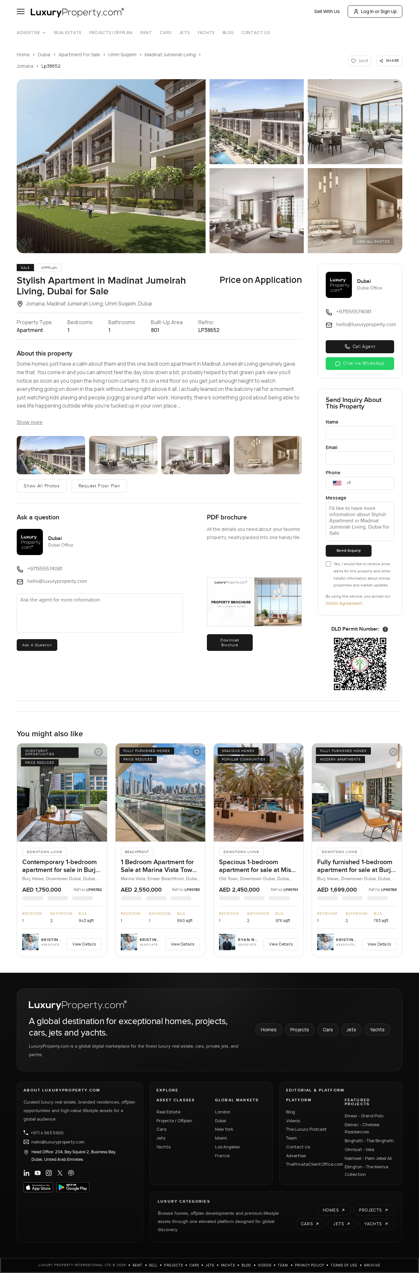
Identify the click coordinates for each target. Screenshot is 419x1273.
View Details (84, 944)
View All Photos (373, 242)
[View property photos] (111, 166)
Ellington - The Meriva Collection (366, 1170)
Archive (372, 1265)
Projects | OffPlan (111, 32)
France (222, 1156)
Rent (146, 32)
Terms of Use (344, 1265)
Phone (333, 472)
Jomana (25, 66)
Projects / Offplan (174, 1121)
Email (331, 447)
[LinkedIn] (26, 1173)
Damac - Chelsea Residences (362, 1128)
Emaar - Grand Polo (364, 1116)
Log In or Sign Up (379, 11)
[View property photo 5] (355, 210)
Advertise (28, 32)
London (222, 1112)
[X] (60, 1173)
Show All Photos (42, 486)
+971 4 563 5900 (47, 1132)
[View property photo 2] (257, 121)
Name (332, 422)
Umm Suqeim (122, 54)
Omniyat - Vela (359, 1149)
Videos (293, 1121)
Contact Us (255, 32)
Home (23, 54)
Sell (153, 1265)
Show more (30, 422)
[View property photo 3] (355, 121)
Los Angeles (227, 1147)
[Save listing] (98, 752)
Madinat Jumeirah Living (170, 54)
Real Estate (68, 32)
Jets (184, 32)
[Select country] (337, 483)
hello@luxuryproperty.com (57, 1141)
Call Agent (364, 346)
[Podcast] (71, 1173)
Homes (269, 1029)
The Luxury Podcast (306, 1129)
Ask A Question (36, 645)
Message (336, 498)
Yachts (206, 32)
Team (291, 1138)
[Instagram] (49, 1173)
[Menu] (20, 11)
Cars (165, 32)
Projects (299, 1029)
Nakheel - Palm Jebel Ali (368, 1158)
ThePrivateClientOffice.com (311, 1164)
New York (224, 1129)
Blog (228, 32)
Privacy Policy (309, 1265)
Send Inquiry (349, 550)
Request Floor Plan (99, 486)
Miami (221, 1138)
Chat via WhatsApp (364, 363)
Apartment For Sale (79, 54)
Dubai (44, 54)
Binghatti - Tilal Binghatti (369, 1140)
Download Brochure (229, 642)
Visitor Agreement (344, 603)
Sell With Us (327, 11)
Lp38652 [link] (51, 66)
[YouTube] (38, 1173)
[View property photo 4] (257, 210)
